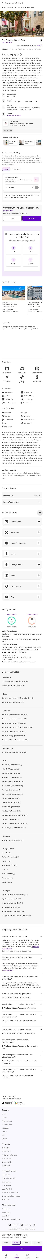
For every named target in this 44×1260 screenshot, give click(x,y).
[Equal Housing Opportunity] (9, 1225)
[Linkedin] (14, 1225)
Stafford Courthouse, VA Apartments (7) (14, 815)
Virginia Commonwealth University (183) (15, 895)
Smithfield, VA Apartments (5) (11, 811)
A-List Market (6, 1182)
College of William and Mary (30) (12, 903)
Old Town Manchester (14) (10, 857)
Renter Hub (5, 1148)
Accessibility (6, 1216)
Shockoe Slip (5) (7, 882)
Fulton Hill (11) (6, 861)
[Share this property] (41, 40)
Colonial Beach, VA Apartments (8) (13, 786)
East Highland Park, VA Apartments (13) (15, 823)
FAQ (3, 1135)
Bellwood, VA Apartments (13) (11, 802)
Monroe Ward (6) (7, 878)
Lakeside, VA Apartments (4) (11, 769)
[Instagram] (30, 1225)
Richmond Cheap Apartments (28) (13, 702)
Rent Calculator (7, 1158)
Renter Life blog (7, 1162)
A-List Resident (7, 1189)
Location (30, 49)
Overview (5, 49)
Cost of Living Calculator (10, 1155)
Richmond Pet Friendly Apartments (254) (15, 740)
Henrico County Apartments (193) (12, 840)
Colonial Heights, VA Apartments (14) (14, 828)
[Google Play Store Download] (19, 1103)
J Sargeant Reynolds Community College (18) (16, 916)
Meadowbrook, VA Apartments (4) (13, 781)
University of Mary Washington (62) (13, 911)
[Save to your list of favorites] (40, 14)
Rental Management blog (10, 1192)
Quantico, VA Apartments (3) (11, 807)
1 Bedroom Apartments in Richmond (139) (15, 681)
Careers (4, 1117)
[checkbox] (13, 249)
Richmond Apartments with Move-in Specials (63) (18, 698)
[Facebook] (18, 1225)
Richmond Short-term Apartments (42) (14, 752)
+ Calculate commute (14, 115)
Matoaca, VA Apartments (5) (11, 798)
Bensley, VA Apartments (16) (11, 773)
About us (5, 1114)
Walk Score (11, 614)
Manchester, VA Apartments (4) (12, 765)
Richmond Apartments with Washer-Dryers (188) (17, 727)
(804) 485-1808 (7, 43)
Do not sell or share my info (11, 1219)
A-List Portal (6, 1175)
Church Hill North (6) (8, 874)
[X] (22, 1225)
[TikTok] (34, 1225)
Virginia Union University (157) (11, 899)
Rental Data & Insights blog (11, 1196)
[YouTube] (26, 1225)
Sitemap (4, 1139)
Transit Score (31, 614)
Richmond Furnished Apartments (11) (14, 731)
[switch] (35, 187)
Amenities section (7, 970)
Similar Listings (20, 49)
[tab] (6, 169)
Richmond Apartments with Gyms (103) (14, 719)
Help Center (6, 1199)
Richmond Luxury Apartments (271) (13, 736)
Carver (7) (5, 869)
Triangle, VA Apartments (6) (11, 819)
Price (11, 49)
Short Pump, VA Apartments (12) (12, 794)
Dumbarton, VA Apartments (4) (12, 777)
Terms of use (6, 1212)
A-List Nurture (6, 1185)
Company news (7, 1121)
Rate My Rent (6, 1151)
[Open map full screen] (39, 512)
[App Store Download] (7, 1103)
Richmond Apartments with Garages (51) (15, 715)
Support (4, 1131)
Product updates (7, 1124)
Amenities (38, 49)
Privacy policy (6, 1209)
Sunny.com (5, 1128)
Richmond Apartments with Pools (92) (14, 723)
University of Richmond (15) (11, 907)
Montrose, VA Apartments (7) (11, 790)
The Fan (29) (6, 853)
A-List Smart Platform (9, 1178)
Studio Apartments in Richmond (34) (13, 685)
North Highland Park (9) (9, 865)
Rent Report (6, 1165)
